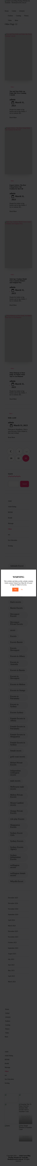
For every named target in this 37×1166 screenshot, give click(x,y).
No (22, 589)
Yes (15, 589)
